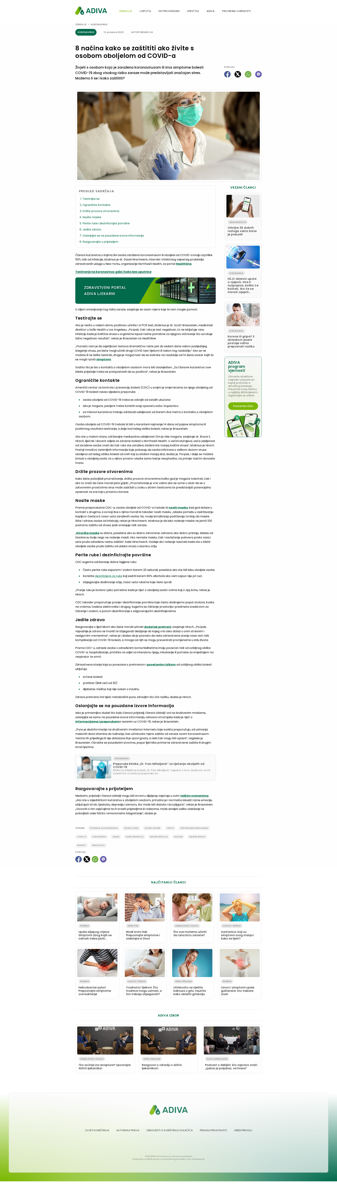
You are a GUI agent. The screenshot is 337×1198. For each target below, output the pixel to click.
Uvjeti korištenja (97, 1130)
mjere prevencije (135, 836)
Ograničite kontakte (96, 205)
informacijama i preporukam (97, 722)
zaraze (116, 836)
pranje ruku (98, 845)
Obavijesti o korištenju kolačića (169, 1130)
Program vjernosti (236, 11)
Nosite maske (91, 217)
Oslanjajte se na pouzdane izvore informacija (113, 236)
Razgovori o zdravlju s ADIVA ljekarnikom (162, 1064)
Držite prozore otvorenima (100, 211)
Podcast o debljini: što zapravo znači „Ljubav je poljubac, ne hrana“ (231, 1064)
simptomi (103, 359)
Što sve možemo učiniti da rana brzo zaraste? (190, 930)
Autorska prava (127, 1130)
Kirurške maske (87, 533)
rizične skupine (152, 828)
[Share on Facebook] (227, 74)
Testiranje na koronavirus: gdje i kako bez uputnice (113, 272)
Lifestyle (193, 11)
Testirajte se (91, 199)
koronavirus (99, 836)
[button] (260, 11)
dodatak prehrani (157, 627)
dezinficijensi (131, 828)
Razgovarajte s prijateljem (100, 242)
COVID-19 (81, 836)
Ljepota (145, 11)
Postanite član (243, 406)
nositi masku (178, 508)
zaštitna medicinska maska (194, 828)
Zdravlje (125, 11)
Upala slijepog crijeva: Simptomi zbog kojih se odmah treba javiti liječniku (95, 933)
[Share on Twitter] (237, 74)
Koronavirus (99, 24)
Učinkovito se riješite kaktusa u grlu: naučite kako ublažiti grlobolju (189, 988)
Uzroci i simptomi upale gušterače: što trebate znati (237, 988)
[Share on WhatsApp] (248, 74)
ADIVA (210, 11)
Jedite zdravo (91, 229)
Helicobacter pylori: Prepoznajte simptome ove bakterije (94, 988)
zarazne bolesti (197, 836)
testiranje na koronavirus (104, 828)
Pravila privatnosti (213, 1130)
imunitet (81, 845)
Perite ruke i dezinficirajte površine (106, 223)
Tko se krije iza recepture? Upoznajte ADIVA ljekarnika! (104, 1064)
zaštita (170, 828)
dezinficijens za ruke (108, 576)
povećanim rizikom (161, 665)
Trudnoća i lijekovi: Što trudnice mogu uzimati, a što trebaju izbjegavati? (144, 988)
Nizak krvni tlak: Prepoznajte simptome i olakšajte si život (143, 932)
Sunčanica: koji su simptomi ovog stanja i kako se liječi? (237, 932)
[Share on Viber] (258, 74)
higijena (178, 836)
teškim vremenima (194, 796)
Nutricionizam (169, 11)
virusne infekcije (159, 836)
